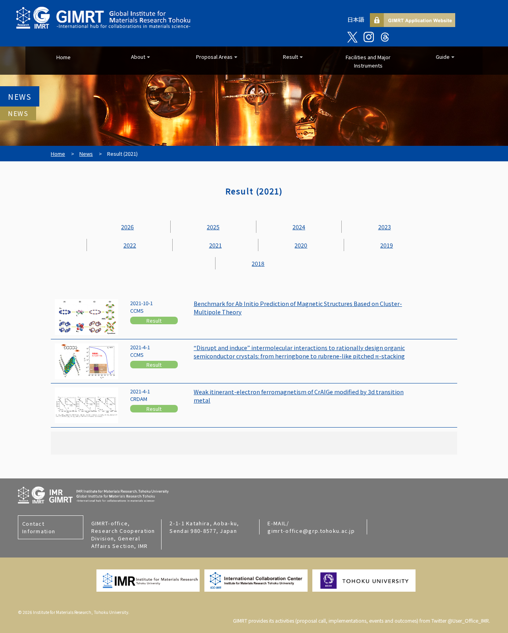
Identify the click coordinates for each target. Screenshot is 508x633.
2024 (298, 227)
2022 (129, 245)
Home (63, 57)
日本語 (355, 19)
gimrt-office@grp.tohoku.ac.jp (311, 530)
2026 (127, 227)
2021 (215, 245)
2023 (384, 227)
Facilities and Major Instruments (368, 61)
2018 (258, 263)
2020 (300, 245)
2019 (386, 245)
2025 (213, 227)
